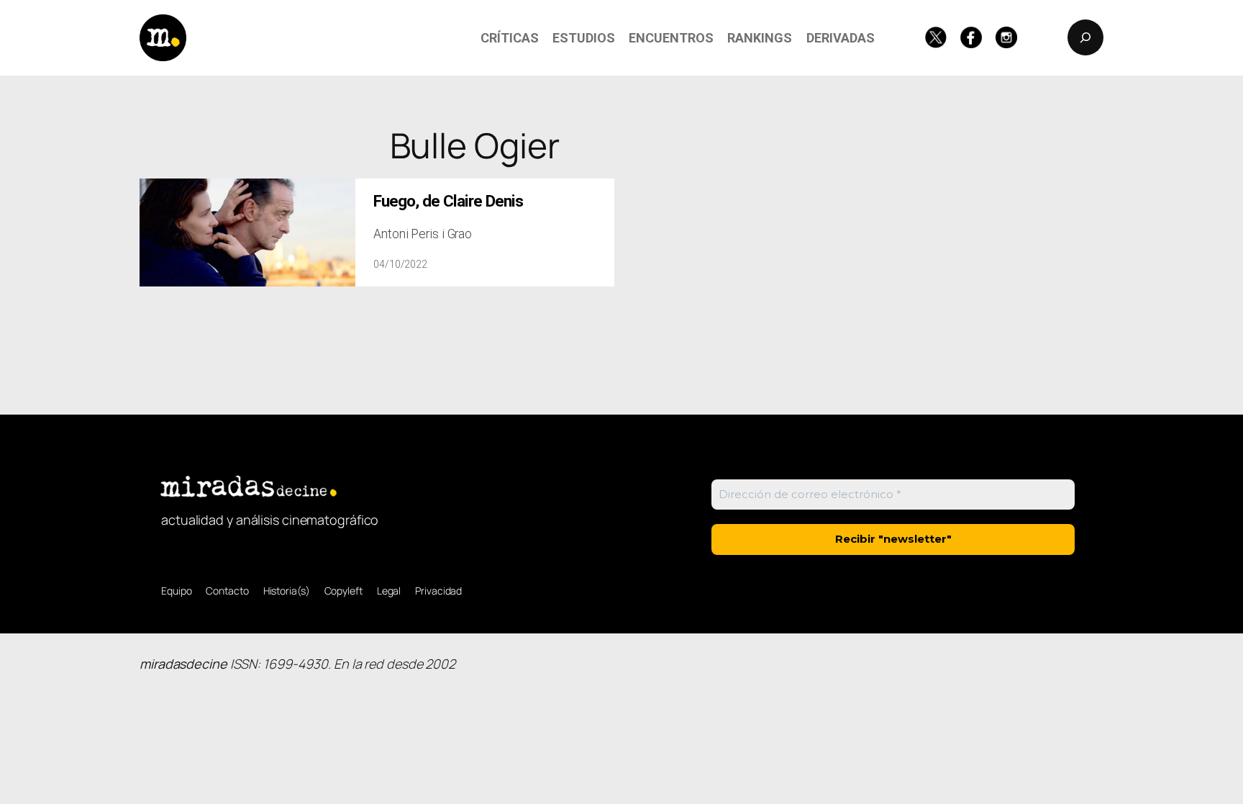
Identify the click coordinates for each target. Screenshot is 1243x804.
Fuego (448, 201)
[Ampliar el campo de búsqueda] (1085, 37)
